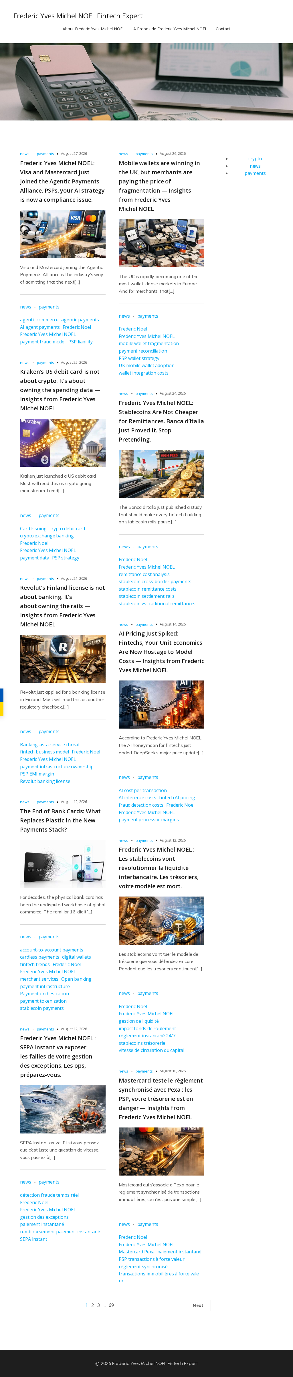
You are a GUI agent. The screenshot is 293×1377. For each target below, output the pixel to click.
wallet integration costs (144, 373)
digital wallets (76, 957)
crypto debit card (67, 528)
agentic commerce (39, 319)
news (24, 153)
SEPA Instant (33, 1239)
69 (111, 1305)
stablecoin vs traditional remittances (157, 603)
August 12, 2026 (74, 801)
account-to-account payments (51, 950)
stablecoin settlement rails (147, 596)
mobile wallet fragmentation (149, 343)
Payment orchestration (44, 993)
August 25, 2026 (74, 362)
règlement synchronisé (143, 1266)
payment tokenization (43, 1001)
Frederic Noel (77, 327)
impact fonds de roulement (147, 1028)
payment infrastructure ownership (57, 766)
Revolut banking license (45, 781)
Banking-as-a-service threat (49, 744)
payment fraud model (43, 342)
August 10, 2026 (173, 1070)
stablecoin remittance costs (148, 589)
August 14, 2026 (173, 624)
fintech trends (35, 964)
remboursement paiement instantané (60, 1231)
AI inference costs (137, 797)
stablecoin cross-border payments (155, 581)
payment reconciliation (143, 351)
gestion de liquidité (139, 1021)
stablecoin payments (42, 1008)
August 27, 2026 (74, 153)
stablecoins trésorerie (142, 1043)
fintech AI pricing (177, 797)
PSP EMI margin (37, 774)
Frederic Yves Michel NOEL (48, 334)
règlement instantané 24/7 (147, 1035)
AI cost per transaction (143, 790)
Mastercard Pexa (137, 1252)
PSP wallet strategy (139, 358)
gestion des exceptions (44, 1217)
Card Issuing (33, 528)
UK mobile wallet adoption (147, 365)
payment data (34, 558)
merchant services (39, 979)
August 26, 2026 (173, 153)
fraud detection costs (141, 805)
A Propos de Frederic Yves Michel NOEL (170, 28)
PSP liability (80, 342)
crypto (255, 158)
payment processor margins (149, 819)
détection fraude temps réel (49, 1195)
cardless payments (39, 957)
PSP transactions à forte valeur (152, 1259)
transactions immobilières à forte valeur (159, 1277)
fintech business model (44, 752)
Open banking (76, 979)
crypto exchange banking (47, 536)
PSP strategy (65, 558)
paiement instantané (42, 1224)
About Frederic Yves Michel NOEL (94, 28)
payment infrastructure (45, 986)
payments (45, 153)
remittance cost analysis (144, 574)
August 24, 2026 (173, 393)
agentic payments (80, 319)
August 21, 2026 (74, 578)
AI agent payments (40, 327)
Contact (223, 28)
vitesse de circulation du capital (151, 1050)
